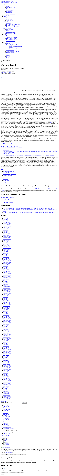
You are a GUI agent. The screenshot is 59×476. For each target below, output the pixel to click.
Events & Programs (10, 32)
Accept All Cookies (22, 454)
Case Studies (9, 8)
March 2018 (6, 330)
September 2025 (7, 226)
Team (4, 16)
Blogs (4, 34)
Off (6, 468)
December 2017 (7, 334)
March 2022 (6, 270)
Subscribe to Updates (5, 182)
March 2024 (6, 245)
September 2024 (7, 239)
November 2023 (7, 248)
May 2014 (5, 389)
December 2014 (7, 380)
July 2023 (5, 251)
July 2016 (5, 356)
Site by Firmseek (7, 433)
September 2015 (7, 369)
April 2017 (5, 344)
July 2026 (5, 218)
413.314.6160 (6, 411)
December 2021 (7, 273)
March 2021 (6, 285)
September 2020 (7, 293)
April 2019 (5, 313)
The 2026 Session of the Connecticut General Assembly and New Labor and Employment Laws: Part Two (27, 208)
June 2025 (5, 230)
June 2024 (5, 242)
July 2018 (5, 325)
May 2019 (5, 312)
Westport (5, 415)
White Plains (6, 418)
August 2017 (6, 339)
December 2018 (7, 319)
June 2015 (5, 373)
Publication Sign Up (5, 435)
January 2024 (6, 246)
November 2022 (7, 262)
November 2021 (7, 275)
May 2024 (5, 244)
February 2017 (6, 347)
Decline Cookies (13, 454)
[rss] (5, 439)
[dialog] (29, 452)
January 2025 (6, 235)
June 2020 (5, 297)
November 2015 (7, 366)
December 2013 (7, 396)
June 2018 (5, 326)
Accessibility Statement (8, 428)
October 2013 (6, 398)
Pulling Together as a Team (12, 44)
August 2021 (6, 279)
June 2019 (5, 311)
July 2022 (5, 266)
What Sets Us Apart (10, 7)
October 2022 (6, 263)
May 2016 (5, 358)
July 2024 (5, 241)
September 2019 (7, 307)
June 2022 (5, 267)
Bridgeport (5, 405)
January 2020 (6, 303)
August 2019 (6, 308)
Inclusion (5, 21)
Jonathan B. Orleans (6, 72)
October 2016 (6, 352)
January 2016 (6, 364)
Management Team (10, 14)
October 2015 (6, 367)
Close (2, 474)
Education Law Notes (11, 38)
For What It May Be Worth (12, 39)
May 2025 (5, 231)
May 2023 (5, 254)
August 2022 (6, 264)
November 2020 (7, 290)
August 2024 (6, 240)
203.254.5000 (6, 416)
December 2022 (7, 260)
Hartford (5, 407)
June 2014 (5, 388)
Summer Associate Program (12, 51)
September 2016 (7, 353)
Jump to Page (4, 401)
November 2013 (7, 397)
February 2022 (6, 271)
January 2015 (6, 379)
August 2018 (6, 324)
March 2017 (6, 346)
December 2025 (7, 223)
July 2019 (5, 309)
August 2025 (6, 227)
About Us (5, 179)
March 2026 (6, 221)
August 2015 (6, 370)
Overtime (13, 143)
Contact (5, 54)
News (7, 30)
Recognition (9, 12)
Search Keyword (4, 402)
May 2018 (5, 328)
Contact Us (8, 57)
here (51, 122)
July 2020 (5, 295)
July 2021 (5, 280)
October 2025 (6, 224)
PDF (2, 169)
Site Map (5, 423)
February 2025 (6, 233)
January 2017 (6, 348)
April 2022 (5, 268)
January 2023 (6, 259)
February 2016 (6, 362)
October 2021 (6, 276)
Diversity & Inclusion (14, 48)
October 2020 (6, 291)
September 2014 (7, 384)
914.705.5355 (6, 419)
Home (4, 177)
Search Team (9, 19)
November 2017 (7, 335)
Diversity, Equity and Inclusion (13, 24)
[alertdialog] (29, 466)
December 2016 (7, 349)
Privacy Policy (6, 425)
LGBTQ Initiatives (10, 25)
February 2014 (6, 393)
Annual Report (9, 10)
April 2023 (5, 255)
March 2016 (6, 361)
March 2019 (6, 315)
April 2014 (5, 391)
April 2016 (5, 360)
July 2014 (5, 387)
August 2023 (6, 250)
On (3, 468)
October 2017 (6, 337)
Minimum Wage (7, 143)
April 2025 (5, 232)
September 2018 (7, 322)
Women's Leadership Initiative (13, 26)
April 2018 (5, 329)
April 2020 (5, 299)
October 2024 (6, 237)
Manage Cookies (7, 427)
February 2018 (6, 331)
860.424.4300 (6, 409)
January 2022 (6, 272)
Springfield (5, 410)
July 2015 (5, 371)
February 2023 (6, 258)
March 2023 (6, 257)
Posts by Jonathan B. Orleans (11, 147)
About (4, 5)
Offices (8, 56)
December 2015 (7, 365)
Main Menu (3, 2)
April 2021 (5, 284)
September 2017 (7, 338)
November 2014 (7, 382)
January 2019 (6, 317)
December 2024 (7, 236)
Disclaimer (5, 424)
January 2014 (6, 395)
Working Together (10, 41)
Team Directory (9, 20)
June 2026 (5, 219)
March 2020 (6, 300)
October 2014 (6, 383)
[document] (29, 466)
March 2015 (6, 377)
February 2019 (6, 316)
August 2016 (6, 355)
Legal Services (6, 15)
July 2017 (5, 340)
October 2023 (6, 249)
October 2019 (6, 306)
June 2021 (5, 281)
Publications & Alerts (11, 33)
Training (11, 47)
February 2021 (6, 286)
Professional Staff (10, 52)
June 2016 (5, 357)
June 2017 (5, 342)
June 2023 (5, 253)
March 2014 (6, 392)
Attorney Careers (10, 50)
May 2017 (5, 343)
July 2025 (5, 228)
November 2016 (7, 351)
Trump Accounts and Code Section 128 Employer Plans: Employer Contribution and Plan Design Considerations (29, 212)
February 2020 (6, 302)
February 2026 (6, 222)
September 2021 (7, 277)
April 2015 (5, 375)
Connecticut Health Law (11, 37)
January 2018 (6, 333)
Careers (5, 42)
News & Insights (7, 28)
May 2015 (5, 374)
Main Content (9, 2)
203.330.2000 (6, 406)
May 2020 (5, 298)
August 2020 (6, 294)
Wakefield (5, 413)
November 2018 (7, 320)
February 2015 (6, 378)
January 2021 (6, 288)
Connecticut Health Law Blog (7, 197)
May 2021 (5, 282)
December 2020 (7, 289)
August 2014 (6, 386)
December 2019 (7, 304)
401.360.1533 (6, 414)
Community (9, 11)
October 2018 (6, 321)
